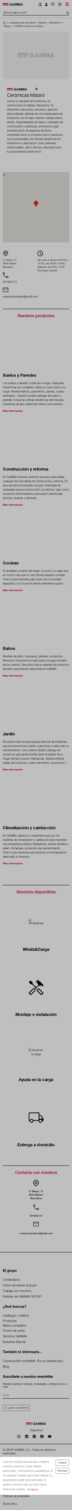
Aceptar (63, 1462)
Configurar (32, 1489)
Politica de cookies (14, 1489)
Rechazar (62, 1471)
